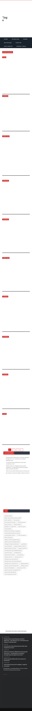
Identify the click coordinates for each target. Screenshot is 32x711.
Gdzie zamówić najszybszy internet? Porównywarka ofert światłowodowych (14, 313)
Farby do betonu (17, 524)
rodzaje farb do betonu (9, 554)
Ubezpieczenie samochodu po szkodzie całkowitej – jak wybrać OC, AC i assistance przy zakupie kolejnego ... (16, 491)
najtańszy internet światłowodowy (12, 541)
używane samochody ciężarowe (11, 565)
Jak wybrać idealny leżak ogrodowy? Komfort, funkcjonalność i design (14, 351)
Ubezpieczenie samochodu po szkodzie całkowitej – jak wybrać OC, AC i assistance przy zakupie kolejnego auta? (15, 75)
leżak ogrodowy (8, 528)
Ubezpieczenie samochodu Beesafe (12, 561)
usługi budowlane (24, 563)
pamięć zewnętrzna (22, 548)
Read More (8, 91)
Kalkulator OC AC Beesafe (10, 526)
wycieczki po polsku (21, 567)
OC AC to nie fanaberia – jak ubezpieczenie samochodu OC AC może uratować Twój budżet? (15, 389)
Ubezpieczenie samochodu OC (11, 563)
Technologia (15, 39)
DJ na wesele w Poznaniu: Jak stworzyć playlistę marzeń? (15, 429)
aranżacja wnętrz (8, 515)
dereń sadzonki (8, 520)
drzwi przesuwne (22, 522)
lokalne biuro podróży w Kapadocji (12, 531)
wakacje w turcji (24, 565)
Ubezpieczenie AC (8, 557)
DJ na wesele (16, 520)
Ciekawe (25, 39)
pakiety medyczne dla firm (20, 546)
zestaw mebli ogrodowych (10, 572)
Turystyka (18, 42)
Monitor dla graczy (8, 537)
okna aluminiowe (8, 546)
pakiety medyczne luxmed (10, 548)
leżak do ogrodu (21, 526)
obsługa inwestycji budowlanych (11, 544)
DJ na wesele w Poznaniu (10, 522)
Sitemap (5, 674)
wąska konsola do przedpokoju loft (12, 570)
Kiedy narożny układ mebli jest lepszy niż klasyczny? (14, 197)
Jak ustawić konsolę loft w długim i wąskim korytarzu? (15, 235)
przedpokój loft (17, 552)
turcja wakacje (20, 554)
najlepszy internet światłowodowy (12, 539)
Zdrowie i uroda (21, 46)
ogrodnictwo (24, 544)
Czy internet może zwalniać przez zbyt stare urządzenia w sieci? (15, 113)
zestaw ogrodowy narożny (10, 574)
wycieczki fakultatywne (9, 567)
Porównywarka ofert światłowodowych (13, 550)
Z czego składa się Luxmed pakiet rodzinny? (14, 274)
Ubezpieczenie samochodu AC (11, 559)
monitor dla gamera (21, 535)
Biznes (6, 39)
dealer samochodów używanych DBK (12, 518)
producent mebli (8, 552)
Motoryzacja (8, 42)
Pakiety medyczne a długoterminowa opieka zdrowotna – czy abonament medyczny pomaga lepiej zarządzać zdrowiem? (15, 154)
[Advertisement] (16, 18)
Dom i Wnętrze (8, 46)
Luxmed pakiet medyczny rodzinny (12, 533)
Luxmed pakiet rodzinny (9, 535)
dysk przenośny (8, 524)
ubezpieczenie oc (19, 557)
